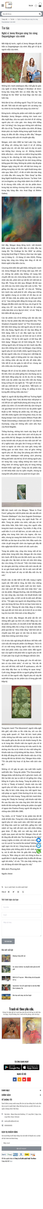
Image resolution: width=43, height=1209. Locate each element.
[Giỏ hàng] (40, 5)
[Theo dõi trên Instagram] (29, 1079)
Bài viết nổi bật (7, 949)
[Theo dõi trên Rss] (19, 1079)
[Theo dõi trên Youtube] (24, 1079)
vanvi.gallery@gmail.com (11, 1121)
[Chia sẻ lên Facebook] (8, 891)
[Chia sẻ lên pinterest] (18, 891)
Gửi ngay (22, 1149)
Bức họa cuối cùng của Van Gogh (22, 995)
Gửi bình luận (8, 941)
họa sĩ (6, 887)
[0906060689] (38, 851)
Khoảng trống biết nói (19, 956)
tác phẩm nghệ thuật (22, 887)
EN (32, 5)
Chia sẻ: (4, 892)
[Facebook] (38, 840)
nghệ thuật (12, 887)
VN (29, 5)
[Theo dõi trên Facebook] (15, 1079)
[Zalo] (38, 845)
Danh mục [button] (5, 1090)
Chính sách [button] (6, 1095)
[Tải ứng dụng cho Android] (12, 1067)
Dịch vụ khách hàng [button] (10, 1132)
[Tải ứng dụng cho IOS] (30, 1067)
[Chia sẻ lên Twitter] (13, 891)
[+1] (23, 891)
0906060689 (8, 1125)
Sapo (10, 1161)
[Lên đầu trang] (35, 1204)
